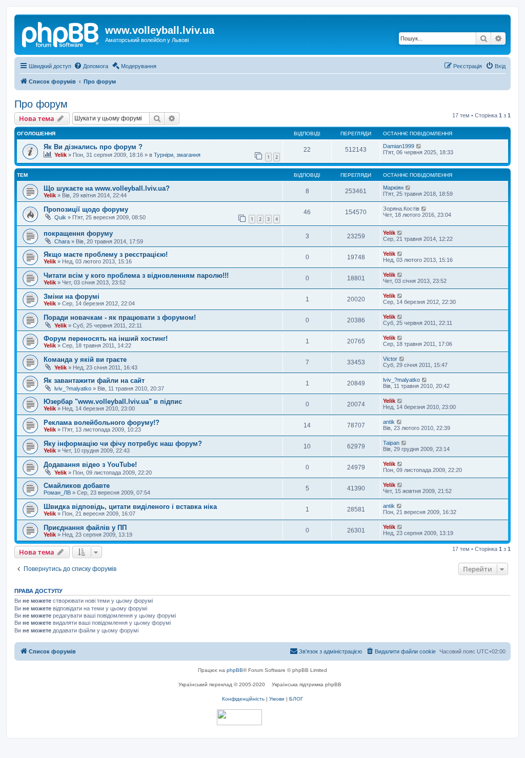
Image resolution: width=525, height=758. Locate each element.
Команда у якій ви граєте (85, 359)
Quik (60, 217)
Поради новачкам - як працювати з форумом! (120, 317)
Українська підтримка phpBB (306, 684)
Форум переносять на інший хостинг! (106, 338)
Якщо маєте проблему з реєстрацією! (106, 254)
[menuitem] (91, 66)
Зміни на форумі (71, 296)
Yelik (60, 155)
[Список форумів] (61, 33)
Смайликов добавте (77, 485)
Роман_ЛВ (57, 492)
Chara (62, 241)
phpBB (235, 670)
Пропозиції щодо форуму (86, 209)
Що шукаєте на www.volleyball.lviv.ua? (107, 188)
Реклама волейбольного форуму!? (101, 422)
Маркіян (393, 188)
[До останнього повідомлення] (419, 146)
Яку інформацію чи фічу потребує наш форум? (123, 443)
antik (389, 422)
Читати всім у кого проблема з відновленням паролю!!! (136, 275)
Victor (390, 359)
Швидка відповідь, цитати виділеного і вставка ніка (130, 506)
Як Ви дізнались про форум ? (93, 147)
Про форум (41, 104)
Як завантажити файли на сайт (94, 380)
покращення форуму (78, 233)
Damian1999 (398, 146)
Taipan (391, 443)
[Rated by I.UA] (239, 717)
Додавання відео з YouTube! (90, 464)
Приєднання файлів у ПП (85, 527)
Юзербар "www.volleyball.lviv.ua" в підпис (113, 401)
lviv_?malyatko (72, 388)
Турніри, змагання (177, 155)
